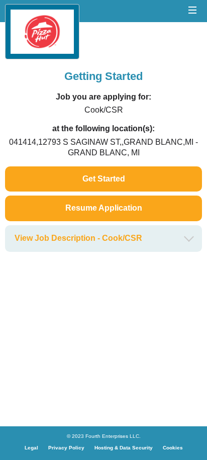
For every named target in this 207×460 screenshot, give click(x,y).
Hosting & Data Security (123, 447)
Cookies (173, 447)
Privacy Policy (66, 447)
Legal (31, 447)
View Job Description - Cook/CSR (78, 238)
